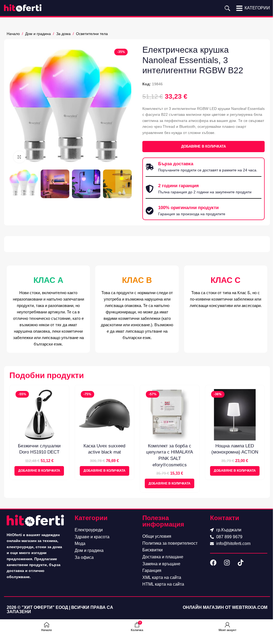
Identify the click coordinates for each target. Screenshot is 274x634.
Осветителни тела (92, 34)
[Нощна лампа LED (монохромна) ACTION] (235, 414)
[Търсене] (227, 8)
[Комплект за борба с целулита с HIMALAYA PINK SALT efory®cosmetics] (169, 414)
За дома (63, 34)
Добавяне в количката (203, 146)
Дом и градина (38, 34)
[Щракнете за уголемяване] (19, 157)
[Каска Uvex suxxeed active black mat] (104, 414)
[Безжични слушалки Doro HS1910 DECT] (39, 414)
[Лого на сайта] (22, 8)
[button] (39, 471)
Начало (13, 34)
